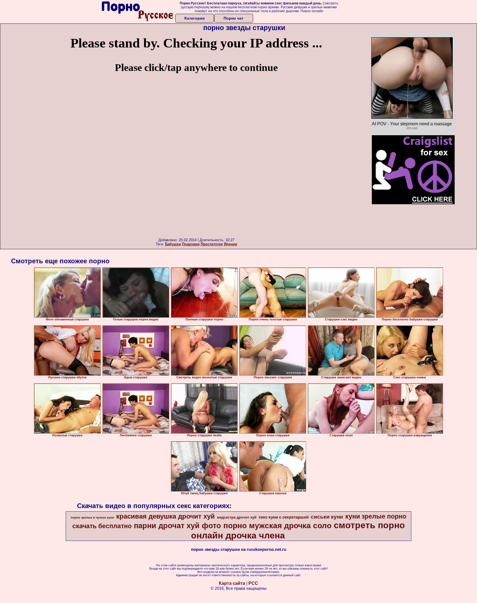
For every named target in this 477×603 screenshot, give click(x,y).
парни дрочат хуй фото (177, 526)
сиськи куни (327, 517)
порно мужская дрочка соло (277, 525)
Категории (194, 18)
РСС (253, 583)
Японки (230, 244)
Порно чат (233, 18)
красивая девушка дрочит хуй (165, 516)
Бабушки (173, 244)
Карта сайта (232, 583)
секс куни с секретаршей (284, 517)
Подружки (191, 244)
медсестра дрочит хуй (236, 517)
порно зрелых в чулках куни (92, 517)
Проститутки (212, 244)
